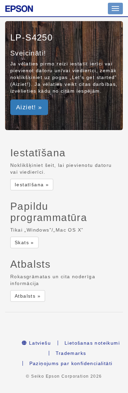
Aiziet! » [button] (29, 107)
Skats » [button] (24, 242)
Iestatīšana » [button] (32, 184)
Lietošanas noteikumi (92, 343)
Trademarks (71, 353)
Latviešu (39, 343)
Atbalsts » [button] (28, 296)
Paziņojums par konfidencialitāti (71, 363)
